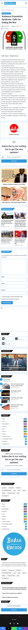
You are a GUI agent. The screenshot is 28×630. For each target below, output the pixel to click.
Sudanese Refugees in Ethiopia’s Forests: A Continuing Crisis (7, 240)
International (5, 424)
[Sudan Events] (10, 3)
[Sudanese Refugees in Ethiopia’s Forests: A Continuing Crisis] (7, 234)
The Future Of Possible (17, 398)
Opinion (4, 431)
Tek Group (14, 619)
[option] (14, 362)
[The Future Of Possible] (5, 400)
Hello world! (7, 379)
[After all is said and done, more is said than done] (5, 386)
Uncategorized (5, 444)
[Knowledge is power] (5, 393)
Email (3, 283)
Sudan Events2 (6, 26)
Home (4, 10)
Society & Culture (10, 10)
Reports (4, 434)
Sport (3, 429)
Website (3, 290)
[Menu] (2, 4)
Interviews (4, 441)
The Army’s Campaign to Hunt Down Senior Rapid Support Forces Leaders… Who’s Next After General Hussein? (21, 223)
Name (3, 276)
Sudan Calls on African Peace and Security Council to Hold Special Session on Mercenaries (14, 367)
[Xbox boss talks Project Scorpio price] (5, 407)
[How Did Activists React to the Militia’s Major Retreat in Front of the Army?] (7, 215)
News (3, 419)
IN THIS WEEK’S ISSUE (7, 439)
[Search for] (26, 4)
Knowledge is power (16, 391)
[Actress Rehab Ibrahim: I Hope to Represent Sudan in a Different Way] (21, 234)
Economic (4, 426)
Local (3, 421)
